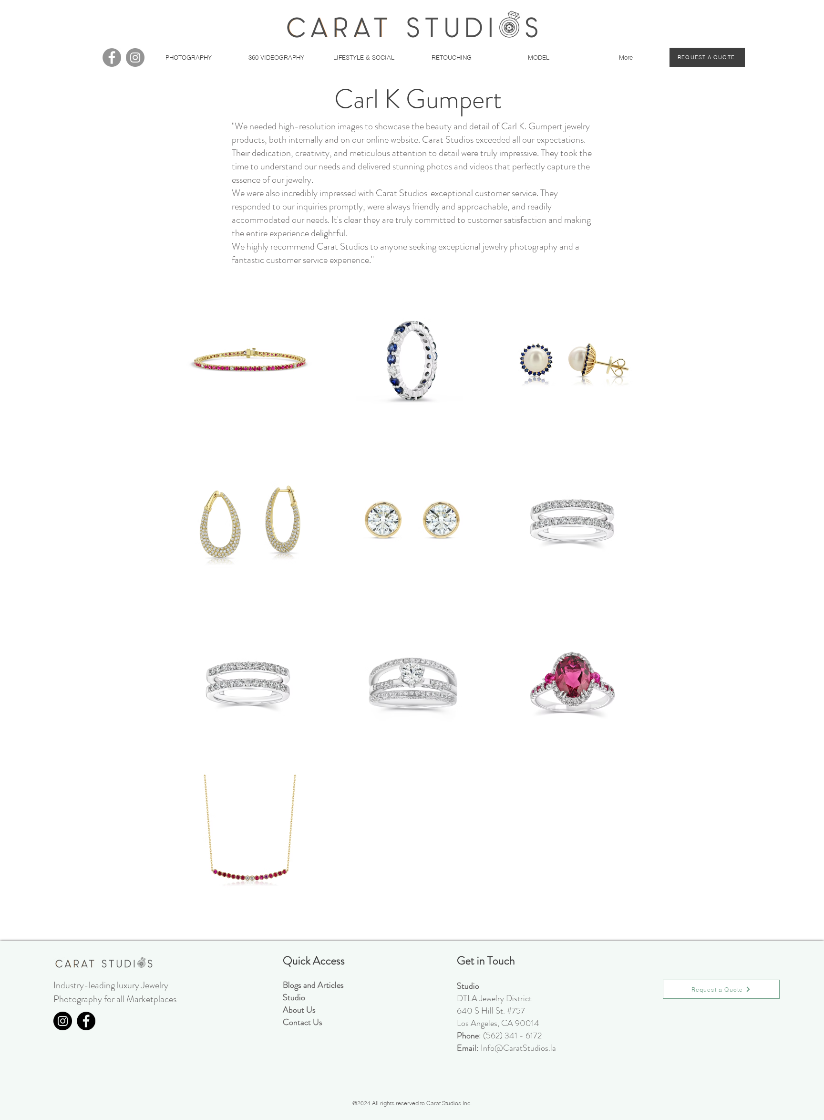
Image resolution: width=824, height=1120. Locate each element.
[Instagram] (135, 57)
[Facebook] (112, 57)
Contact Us (302, 1022)
